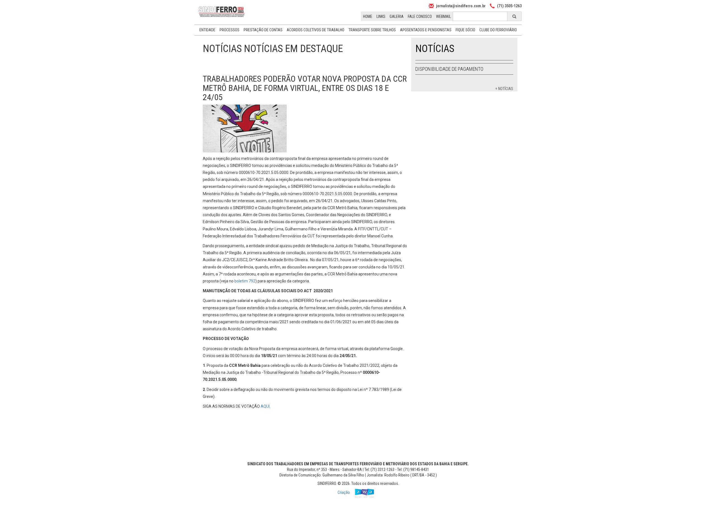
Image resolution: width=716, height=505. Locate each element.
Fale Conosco (420, 16)
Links (380, 16)
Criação (344, 492)
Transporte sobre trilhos (372, 30)
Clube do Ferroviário (498, 30)
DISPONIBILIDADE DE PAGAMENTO (449, 69)
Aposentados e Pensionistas (425, 30)
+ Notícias (504, 88)
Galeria (397, 16)
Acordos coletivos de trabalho (315, 30)
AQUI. (266, 406)
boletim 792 (244, 281)
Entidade (207, 30)
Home (367, 16)
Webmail (443, 16)
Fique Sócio (465, 30)
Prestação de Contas (263, 30)
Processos (229, 30)
